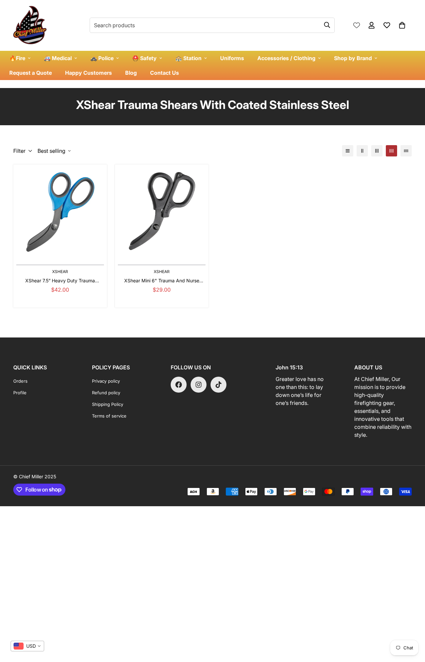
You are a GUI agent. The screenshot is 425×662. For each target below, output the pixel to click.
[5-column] (406, 150)
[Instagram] (199, 385)
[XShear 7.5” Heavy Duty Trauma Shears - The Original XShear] (60, 211)
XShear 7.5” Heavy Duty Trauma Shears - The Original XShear (60, 281)
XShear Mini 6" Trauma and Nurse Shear (161, 281)
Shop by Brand (353, 58)
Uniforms (232, 58)
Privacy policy (106, 381)
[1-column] (347, 150)
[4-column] (391, 150)
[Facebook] (179, 385)
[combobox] (27, 646)
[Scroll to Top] (412, 625)
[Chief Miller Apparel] (29, 25)
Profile (20, 392)
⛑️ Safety (144, 58)
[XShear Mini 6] (162, 211)
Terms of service (109, 416)
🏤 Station (188, 58)
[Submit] (327, 25)
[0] (402, 25)
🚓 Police (102, 58)
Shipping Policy (107, 404)
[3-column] (376, 150)
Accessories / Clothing (286, 58)
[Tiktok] (218, 385)
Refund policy (106, 392)
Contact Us (164, 72)
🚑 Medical (58, 58)
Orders (20, 381)
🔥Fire (17, 58)
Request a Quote (30, 72)
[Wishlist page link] (356, 25)
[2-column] (362, 150)
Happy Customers (88, 72)
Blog (131, 72)
